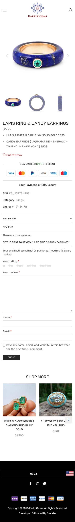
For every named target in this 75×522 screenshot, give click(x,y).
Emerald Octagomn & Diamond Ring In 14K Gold (19, 425)
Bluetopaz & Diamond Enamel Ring (56, 423)
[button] (7, 55)
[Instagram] (37, 484)
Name (7, 317)
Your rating (11, 261)
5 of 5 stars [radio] (45, 266)
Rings (20, 200)
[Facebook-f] (30, 484)
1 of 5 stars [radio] (4, 266)
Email (7, 331)
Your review (11, 272)
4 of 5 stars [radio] (31, 266)
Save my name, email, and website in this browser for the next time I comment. (38, 347)
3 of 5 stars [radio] (19, 266)
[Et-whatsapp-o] (45, 484)
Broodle (51, 513)
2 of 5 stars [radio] (10, 266)
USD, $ (34, 473)
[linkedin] (21, 206)
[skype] (25, 206)
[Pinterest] (17, 206)
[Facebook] (13, 206)
